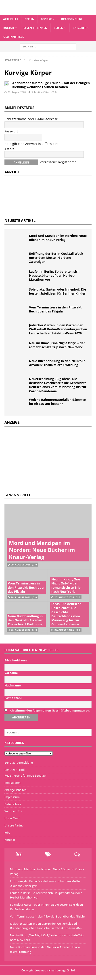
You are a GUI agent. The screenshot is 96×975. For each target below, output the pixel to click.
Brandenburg (71, 19)
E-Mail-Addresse (15, 660)
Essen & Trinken (35, 28)
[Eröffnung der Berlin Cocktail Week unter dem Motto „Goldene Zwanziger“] (18, 258)
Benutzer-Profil (14, 770)
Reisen (58, 28)
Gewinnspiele (13, 37)
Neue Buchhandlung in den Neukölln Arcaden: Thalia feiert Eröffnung (57, 363)
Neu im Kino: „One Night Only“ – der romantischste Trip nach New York (57, 345)
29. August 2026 (20, 564)
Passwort (11, 131)
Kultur (8, 28)
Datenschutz (12, 804)
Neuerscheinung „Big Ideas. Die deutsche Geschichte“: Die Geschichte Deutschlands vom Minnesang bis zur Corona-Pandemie (57, 385)
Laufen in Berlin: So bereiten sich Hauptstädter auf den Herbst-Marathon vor (54, 275)
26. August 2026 (64, 597)
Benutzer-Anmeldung (18, 762)
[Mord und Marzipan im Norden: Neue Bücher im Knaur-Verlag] (18, 240)
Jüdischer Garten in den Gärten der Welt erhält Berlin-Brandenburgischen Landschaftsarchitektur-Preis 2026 (58, 329)
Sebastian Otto (40, 92)
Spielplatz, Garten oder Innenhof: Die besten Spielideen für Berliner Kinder (57, 291)
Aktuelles (10, 19)
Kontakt (9, 840)
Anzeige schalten (15, 790)
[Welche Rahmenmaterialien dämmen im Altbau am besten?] (18, 404)
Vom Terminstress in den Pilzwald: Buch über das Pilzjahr (55, 309)
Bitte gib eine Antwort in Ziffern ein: (31, 144)
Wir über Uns (13, 811)
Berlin (29, 19)
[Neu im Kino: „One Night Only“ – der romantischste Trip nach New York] (18, 348)
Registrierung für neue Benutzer (25, 775)
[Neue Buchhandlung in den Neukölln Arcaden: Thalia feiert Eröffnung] (18, 365)
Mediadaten (12, 783)
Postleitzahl (13, 698)
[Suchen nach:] (48, 46)
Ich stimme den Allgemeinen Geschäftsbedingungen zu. (49, 710)
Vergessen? (48, 162)
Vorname (11, 673)
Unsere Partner (14, 825)
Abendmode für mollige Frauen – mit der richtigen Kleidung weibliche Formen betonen (51, 85)
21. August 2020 (17, 92)
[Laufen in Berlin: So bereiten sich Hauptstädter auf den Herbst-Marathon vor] (18, 276)
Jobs (7, 833)
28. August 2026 (20, 597)
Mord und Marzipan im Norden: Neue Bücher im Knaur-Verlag (58, 238)
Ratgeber (79, 28)
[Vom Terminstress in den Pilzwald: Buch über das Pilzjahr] (18, 312)
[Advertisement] (37, 459)
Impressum (12, 797)
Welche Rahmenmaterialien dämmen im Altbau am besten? (57, 401)
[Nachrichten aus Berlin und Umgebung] (48, 12)
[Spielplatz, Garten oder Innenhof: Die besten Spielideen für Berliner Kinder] (18, 294)
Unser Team (12, 818)
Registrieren (67, 162)
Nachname (12, 685)
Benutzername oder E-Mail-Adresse (31, 119)
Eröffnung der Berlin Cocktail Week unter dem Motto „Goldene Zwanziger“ (56, 257)
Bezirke (46, 19)
